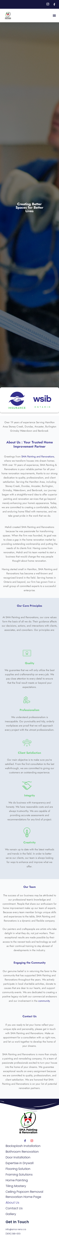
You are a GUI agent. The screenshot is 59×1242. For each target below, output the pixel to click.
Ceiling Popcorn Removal (24, 1192)
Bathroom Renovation (22, 1151)
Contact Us (29, 1016)
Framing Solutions (19, 1174)
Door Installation (18, 1157)
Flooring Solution (18, 1169)
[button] (54, 15)
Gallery (11, 1214)
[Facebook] (25, 1140)
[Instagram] (32, 1140)
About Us (12, 1202)
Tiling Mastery (16, 1186)
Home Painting (17, 1180)
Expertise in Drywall (20, 1163)
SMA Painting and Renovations (37, 456)
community (44, 1001)
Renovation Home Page (23, 1197)
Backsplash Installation (23, 1146)
